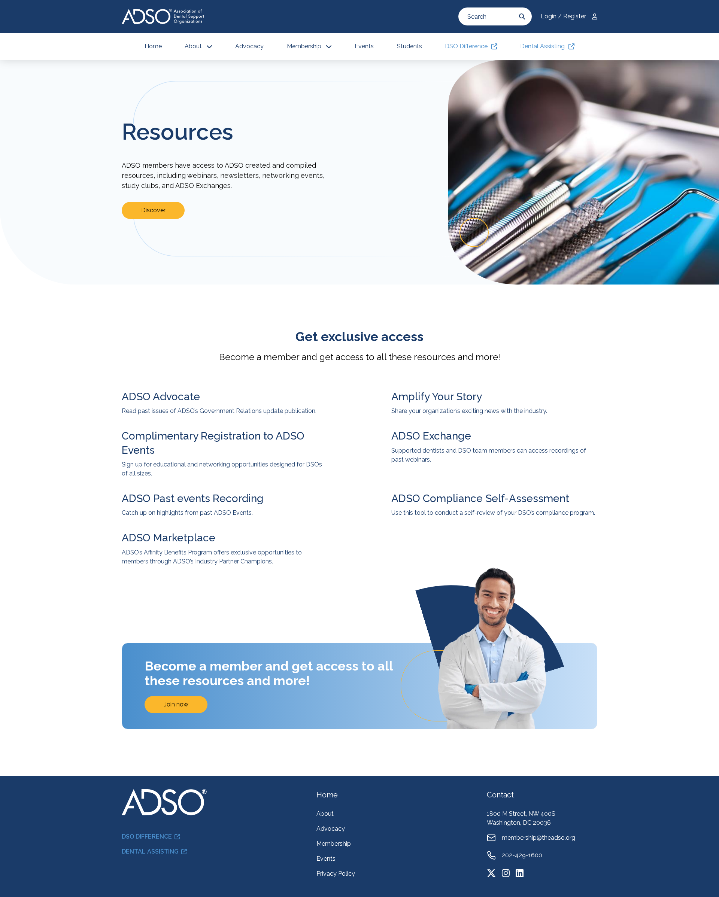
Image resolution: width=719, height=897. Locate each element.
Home (327, 794)
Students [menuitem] (409, 46)
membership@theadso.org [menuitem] (538, 837)
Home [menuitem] (153, 46)
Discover (153, 210)
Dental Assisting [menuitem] (542, 46)
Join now (176, 704)
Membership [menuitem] (304, 46)
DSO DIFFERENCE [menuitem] (147, 836)
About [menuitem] (193, 46)
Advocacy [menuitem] (249, 46)
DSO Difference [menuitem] (466, 46)
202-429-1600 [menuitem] (522, 855)
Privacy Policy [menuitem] (335, 873)
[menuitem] (491, 873)
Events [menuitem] (364, 46)
